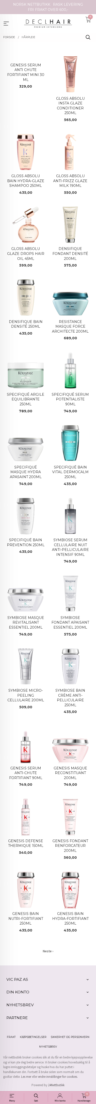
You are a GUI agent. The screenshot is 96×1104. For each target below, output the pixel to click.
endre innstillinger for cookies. (58, 1077)
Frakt (11, 1037)
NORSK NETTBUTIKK (31, 4)
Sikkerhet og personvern (70, 1037)
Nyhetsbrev (48, 1046)
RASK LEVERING (68, 4)
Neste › (48, 951)
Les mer (26, 1077)
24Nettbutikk (56, 1085)
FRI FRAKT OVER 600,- (48, 9)
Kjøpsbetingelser (33, 1037)
